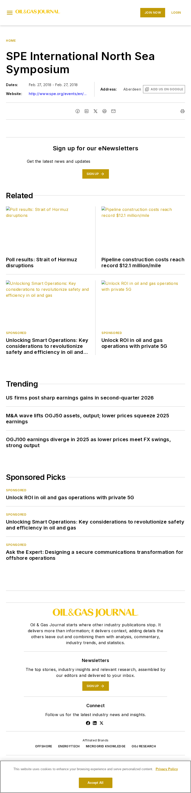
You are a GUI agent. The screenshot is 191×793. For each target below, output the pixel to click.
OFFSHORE (43, 746)
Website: (14, 94)
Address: (108, 89)
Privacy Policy (167, 769)
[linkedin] (86, 111)
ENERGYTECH (69, 746)
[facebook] (77, 111)
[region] (95, 776)
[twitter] (95, 111)
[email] (113, 111)
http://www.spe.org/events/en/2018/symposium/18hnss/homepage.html (59, 94)
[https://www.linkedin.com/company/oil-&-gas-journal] (94, 723)
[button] (9, 12)
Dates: (12, 85)
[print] (182, 111)
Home (11, 40)
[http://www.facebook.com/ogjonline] (88, 723)
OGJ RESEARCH (144, 746)
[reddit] (104, 111)
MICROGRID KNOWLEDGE (106, 746)
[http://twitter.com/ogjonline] (101, 723)
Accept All (95, 783)
